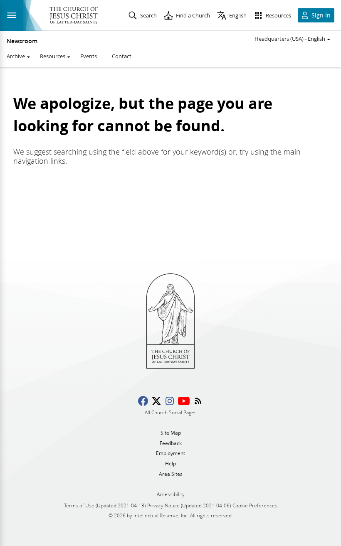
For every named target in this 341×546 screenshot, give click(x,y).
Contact (121, 56)
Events (88, 56)
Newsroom (22, 41)
